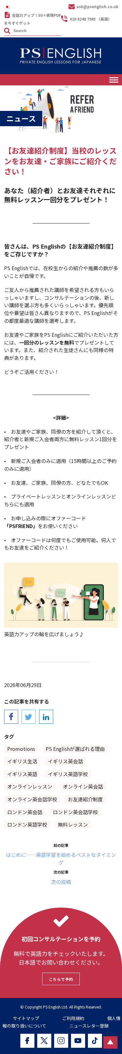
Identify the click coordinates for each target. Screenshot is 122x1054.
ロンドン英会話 (24, 812)
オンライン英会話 (83, 786)
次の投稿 (61, 881)
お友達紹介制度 (85, 799)
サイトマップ (26, 1018)
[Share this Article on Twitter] (29, 717)
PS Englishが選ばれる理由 (75, 748)
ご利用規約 (73, 1018)
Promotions (21, 748)
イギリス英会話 (65, 761)
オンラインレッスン (29, 786)
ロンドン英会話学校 (75, 812)
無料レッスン (73, 824)
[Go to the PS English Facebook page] (27, 1041)
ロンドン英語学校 (27, 824)
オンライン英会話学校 (32, 799)
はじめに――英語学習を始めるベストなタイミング (61, 858)
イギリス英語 (22, 774)
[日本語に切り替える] (8, 7)
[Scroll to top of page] (110, 1042)
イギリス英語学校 (68, 774)
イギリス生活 (22, 761)
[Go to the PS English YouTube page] (78, 1041)
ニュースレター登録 (89, 1026)
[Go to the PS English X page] (44, 1041)
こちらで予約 (61, 979)
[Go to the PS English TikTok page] (95, 1041)
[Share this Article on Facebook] (11, 717)
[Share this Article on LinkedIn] (46, 717)
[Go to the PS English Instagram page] (61, 1041)
